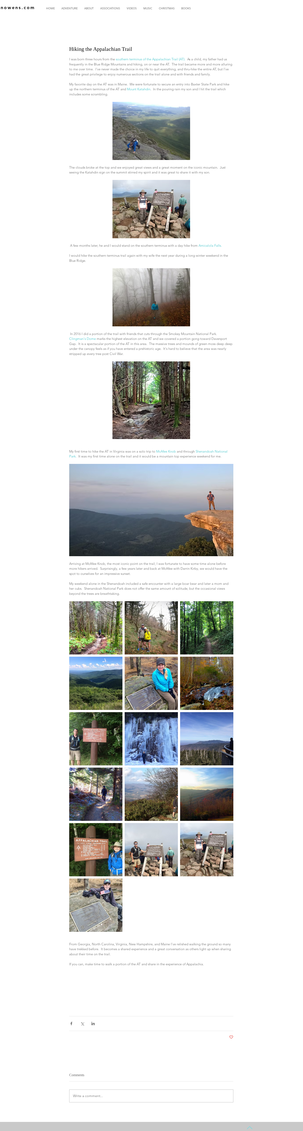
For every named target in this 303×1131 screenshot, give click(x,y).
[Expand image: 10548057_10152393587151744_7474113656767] (206, 738)
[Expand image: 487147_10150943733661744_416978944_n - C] (151, 849)
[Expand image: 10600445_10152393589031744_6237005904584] (95, 794)
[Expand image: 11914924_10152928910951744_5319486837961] (95, 627)
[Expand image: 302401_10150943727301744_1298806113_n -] (95, 849)
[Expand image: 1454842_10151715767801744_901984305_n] (206, 794)
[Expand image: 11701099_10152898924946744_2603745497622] (95, 683)
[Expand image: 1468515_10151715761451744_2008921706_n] (151, 683)
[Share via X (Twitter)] (82, 1023)
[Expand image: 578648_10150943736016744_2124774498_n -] (95, 738)
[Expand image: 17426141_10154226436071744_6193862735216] (151, 627)
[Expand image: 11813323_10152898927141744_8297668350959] (206, 627)
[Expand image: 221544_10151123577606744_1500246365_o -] (95, 905)
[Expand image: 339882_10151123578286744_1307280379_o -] (151, 794)
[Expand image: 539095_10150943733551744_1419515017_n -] (206, 849)
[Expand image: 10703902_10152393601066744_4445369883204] (151, 738)
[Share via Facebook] (71, 1023)
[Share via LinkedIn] (93, 1023)
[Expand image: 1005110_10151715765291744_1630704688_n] (206, 683)
